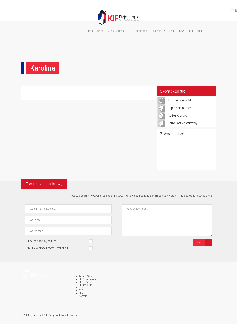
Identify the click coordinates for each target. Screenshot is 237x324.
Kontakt (201, 30)
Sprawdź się (158, 30)
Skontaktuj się (172, 91)
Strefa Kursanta (116, 30)
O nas (172, 30)
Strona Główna (95, 30)
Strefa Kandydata (138, 30)
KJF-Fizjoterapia (32, 315)
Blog (190, 30)
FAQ (181, 30)
